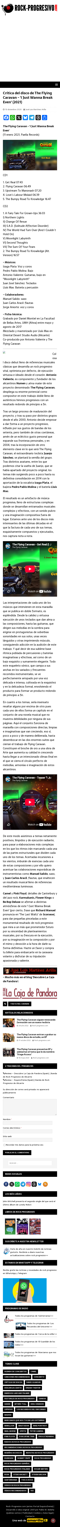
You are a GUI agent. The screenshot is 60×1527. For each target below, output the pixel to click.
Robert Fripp (23, 1458)
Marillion (9, 1425)
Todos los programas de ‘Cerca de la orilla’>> (36, 1334)
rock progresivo (42, 1458)
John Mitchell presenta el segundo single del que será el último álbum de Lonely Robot (29, 1203)
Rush (6, 1474)
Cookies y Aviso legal (43, 1512)
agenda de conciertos (15, 1371)
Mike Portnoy (40, 1425)
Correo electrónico (12, 1127)
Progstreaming (46, 1436)
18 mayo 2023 (24, 1058)
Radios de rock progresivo (17, 1441)
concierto (39, 1377)
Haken (7, 1404)
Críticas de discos (13, 1382)
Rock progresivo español (17, 1463)
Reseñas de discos (13, 1452)
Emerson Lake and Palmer (16, 1393)
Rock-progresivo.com (40, 1025)
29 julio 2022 (23, 1025)
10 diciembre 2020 (13, 109)
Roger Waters (41, 1469)
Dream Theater (33, 1387)
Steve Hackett (20, 1474)
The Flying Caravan (19, 1003)
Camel (34, 1371)
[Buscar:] (30, 1163)
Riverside (8, 1458)
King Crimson (37, 1404)
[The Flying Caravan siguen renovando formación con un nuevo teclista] (9, 1022)
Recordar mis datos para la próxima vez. (25, 1144)
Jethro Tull (20, 1404)
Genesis (42, 1398)
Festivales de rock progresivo (19, 1398)
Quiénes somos (13, 1512)
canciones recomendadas (17, 1377)
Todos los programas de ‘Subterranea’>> (34, 1315)
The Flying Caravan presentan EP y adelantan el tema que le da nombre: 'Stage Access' (36, 1052)
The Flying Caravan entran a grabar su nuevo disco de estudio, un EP (36, 1036)
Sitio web (7, 1136)
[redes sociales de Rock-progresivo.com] (27, 1186)
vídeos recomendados (15, 1490)
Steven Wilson (39, 1474)
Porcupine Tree (26, 1436)
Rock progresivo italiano (17, 1469)
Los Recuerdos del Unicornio (31, 1409)
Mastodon (23, 1425)
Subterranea (10, 1479)
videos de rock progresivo (17, 1485)
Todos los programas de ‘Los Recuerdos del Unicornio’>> (40, 1325)
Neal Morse (10, 1431)
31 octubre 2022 (25, 1040)
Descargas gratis (13, 1387)
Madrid (8, 1415)
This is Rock (27, 1479)
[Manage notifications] (53, 1520)
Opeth (23, 1431)
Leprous (8, 1409)
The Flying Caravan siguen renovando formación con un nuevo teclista (36, 1021)
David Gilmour (33, 1382)
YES (32, 1490)
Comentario (8, 1097)
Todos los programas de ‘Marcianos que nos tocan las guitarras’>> (35, 1354)
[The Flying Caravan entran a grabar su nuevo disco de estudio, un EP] (9, 1037)
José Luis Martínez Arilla (35, 109)
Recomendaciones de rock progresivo (23, 1447)
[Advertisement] (30, 50)
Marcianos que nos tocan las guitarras (24, 1420)
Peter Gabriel (37, 1431)
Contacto (30, 1516)
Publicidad (27, 1512)
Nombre (7, 1119)
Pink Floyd (9, 1436)
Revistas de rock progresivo (40, 1452)
